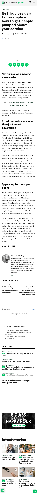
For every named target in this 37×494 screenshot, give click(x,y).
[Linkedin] (18, 65)
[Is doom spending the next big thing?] (10, 448)
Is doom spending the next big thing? (16, 361)
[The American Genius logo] (13, 2)
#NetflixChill (10, 338)
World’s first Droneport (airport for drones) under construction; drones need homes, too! (27, 290)
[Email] (27, 65)
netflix (11, 280)
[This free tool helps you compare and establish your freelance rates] (27, 448)
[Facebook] (10, 65)
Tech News (5, 9)
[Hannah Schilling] (6, 265)
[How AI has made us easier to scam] (10, 472)
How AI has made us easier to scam (19, 375)
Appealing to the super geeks (16, 336)
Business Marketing (7, 359)
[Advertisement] (18, 398)
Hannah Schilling (22, 34)
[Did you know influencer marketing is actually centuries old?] (27, 472)
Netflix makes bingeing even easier (17, 330)
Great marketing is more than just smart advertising (18, 333)
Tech (16, 280)
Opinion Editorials (7, 351)
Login (33, 309)
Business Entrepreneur (8, 365)
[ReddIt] (22, 65)
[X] (14, 65)
